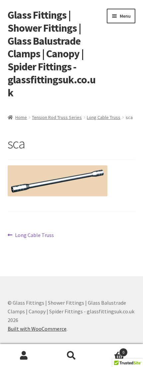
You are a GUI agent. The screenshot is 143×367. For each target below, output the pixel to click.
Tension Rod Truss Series (57, 117)
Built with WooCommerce (37, 328)
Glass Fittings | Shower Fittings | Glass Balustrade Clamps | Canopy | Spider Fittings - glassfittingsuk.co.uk (51, 53)
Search (71, 355)
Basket (110, 350)
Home (21, 117)
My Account (24, 355)
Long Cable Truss (103, 117)
